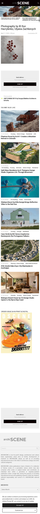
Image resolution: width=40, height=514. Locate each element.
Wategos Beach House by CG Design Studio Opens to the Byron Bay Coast (17, 299)
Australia (13, 295)
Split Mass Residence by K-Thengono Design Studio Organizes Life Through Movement (18, 171)
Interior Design (21, 134)
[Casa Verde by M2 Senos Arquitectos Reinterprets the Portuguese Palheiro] (20, 218)
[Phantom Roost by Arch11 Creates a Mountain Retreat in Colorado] (10, 11)
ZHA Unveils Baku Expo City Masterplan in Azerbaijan (17, 267)
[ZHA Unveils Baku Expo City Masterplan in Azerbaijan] (20, 250)
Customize (19, 510)
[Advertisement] (20, 382)
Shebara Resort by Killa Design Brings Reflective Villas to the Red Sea (19, 203)
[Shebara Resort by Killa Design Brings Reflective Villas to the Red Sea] (20, 187)
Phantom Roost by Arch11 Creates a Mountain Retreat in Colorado (10, 18)
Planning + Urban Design (17, 263)
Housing (13, 134)
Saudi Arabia (27, 199)
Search (37, 449)
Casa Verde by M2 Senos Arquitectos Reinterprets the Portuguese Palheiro (15, 235)
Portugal (19, 231)
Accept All (20, 505)
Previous (1, 14)
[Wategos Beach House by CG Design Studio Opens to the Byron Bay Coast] (20, 282)
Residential (29, 134)
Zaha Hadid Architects (31, 263)
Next (39, 14)
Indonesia (18, 167)
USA (35, 134)
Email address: (20, 77)
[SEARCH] (38, 3)
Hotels (21, 199)
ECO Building (5, 167)
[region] (20, 503)
